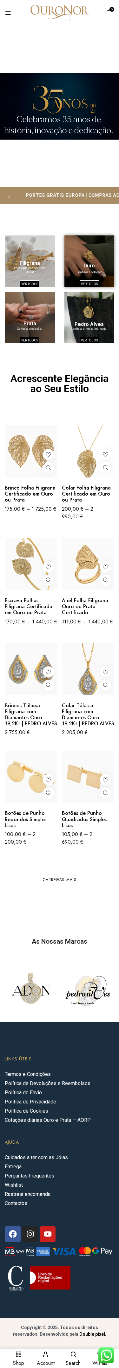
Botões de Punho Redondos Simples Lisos (25, 819)
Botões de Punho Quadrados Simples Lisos (84, 819)
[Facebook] (13, 1234)
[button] (110, 13)
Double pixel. (92, 1334)
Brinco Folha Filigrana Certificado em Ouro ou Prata (30, 494)
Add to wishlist (48, 454)
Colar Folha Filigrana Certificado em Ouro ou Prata (86, 494)
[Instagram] (30, 1234)
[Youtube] (48, 1234)
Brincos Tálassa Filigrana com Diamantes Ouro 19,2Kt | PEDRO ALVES (31, 715)
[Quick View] (48, 467)
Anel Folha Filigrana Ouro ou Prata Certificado (85, 606)
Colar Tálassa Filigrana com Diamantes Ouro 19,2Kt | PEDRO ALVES (88, 715)
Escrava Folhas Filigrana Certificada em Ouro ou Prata (28, 606)
